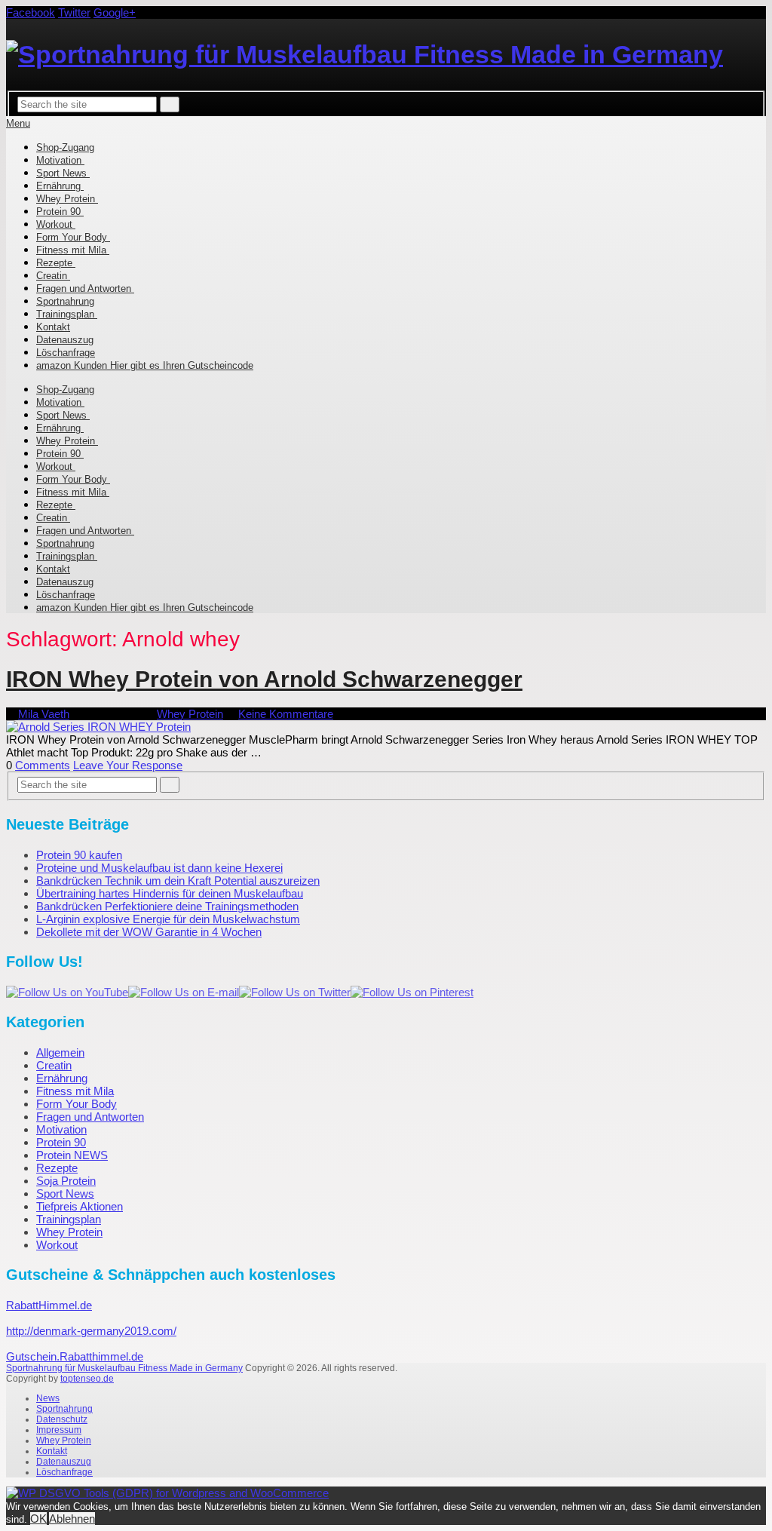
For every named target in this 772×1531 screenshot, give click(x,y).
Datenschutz (61, 1419)
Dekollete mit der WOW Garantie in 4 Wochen (149, 931)
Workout (55, 224)
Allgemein (60, 1052)
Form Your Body (73, 237)
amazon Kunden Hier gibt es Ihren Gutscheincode (144, 365)
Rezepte (55, 262)
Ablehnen (72, 1518)
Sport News (63, 173)
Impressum (58, 1430)
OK (38, 1518)
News (48, 1398)
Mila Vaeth (43, 713)
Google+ (114, 12)
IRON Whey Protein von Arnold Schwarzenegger (264, 679)
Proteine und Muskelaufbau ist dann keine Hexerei (159, 867)
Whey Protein (67, 198)
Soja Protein (66, 1180)
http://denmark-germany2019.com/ (91, 1330)
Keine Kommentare (285, 713)
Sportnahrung (65, 301)
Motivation (60, 160)
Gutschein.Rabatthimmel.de (74, 1356)
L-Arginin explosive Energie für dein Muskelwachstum (168, 919)
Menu (18, 123)
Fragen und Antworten (85, 288)
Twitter (74, 12)
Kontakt (53, 327)
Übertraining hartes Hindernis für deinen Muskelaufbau (169, 893)
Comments (42, 765)
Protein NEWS (72, 1155)
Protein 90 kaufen (79, 854)
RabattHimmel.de (49, 1305)
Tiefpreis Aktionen (79, 1206)
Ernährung (60, 186)
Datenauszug (64, 339)
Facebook (30, 12)
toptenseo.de (87, 1378)
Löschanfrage (65, 352)
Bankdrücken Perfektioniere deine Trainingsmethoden (167, 906)
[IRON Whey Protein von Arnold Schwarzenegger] (386, 726)
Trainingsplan (66, 314)
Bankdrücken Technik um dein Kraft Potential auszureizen (178, 880)
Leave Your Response (127, 765)
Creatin (53, 275)
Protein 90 (60, 211)
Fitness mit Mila (72, 250)
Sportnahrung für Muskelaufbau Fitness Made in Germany (124, 1368)
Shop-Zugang (65, 147)
